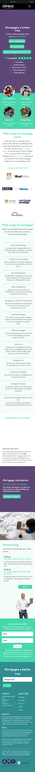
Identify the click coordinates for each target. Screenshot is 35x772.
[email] (17, 640)
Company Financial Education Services (17, 52)
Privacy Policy (15, 751)
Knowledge (21, 700)
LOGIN (32, 2)
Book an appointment (17, 41)
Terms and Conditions (13, 753)
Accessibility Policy (25, 753)
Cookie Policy (23, 751)
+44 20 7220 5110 (7, 705)
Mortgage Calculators (11, 496)
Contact (20, 710)
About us (21, 703)
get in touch (19, 156)
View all (25, 587)
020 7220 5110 (21, 37)
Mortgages (21, 697)
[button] (13, 2)
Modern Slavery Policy (8, 755)
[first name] (17, 634)
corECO (20, 707)
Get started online (17, 46)
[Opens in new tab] (25, 714)
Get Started (7, 685)
